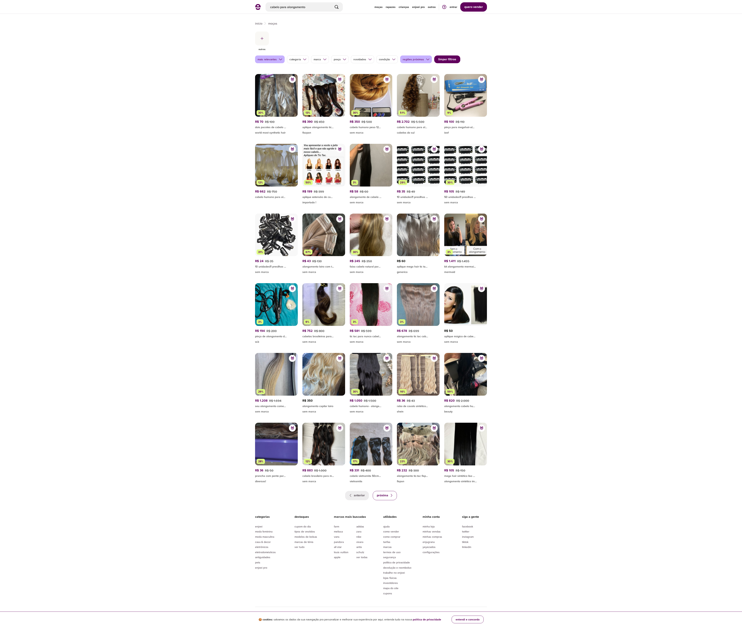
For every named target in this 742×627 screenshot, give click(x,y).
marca (317, 59)
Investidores (390, 583)
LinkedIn (466, 547)
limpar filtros (447, 59)
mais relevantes (267, 59)
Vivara (359, 542)
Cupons (387, 593)
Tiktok (465, 542)
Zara (358, 531)
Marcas (387, 547)
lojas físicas (390, 578)
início (258, 23)
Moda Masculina (264, 537)
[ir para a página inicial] (258, 9)
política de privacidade (427, 619)
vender (473, 7)
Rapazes (391, 7)
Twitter (465, 531)
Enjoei (258, 526)
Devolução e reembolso (397, 568)
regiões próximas (413, 59)
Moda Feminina (263, 531)
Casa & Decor (263, 542)
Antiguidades (262, 557)
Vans (337, 537)
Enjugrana (429, 542)
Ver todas (362, 557)
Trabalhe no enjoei (394, 573)
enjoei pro (418, 7)
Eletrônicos (261, 547)
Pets (257, 562)
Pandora (339, 542)
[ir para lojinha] (465, 127)
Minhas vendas (432, 531)
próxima (383, 495)
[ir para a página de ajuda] (444, 7)
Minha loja (429, 526)
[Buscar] (336, 7)
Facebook (467, 526)
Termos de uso (392, 552)
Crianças (404, 7)
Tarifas (386, 542)
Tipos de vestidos (304, 531)
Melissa (338, 531)
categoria (295, 59)
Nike (358, 537)
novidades (359, 59)
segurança (389, 557)
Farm (336, 526)
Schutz (360, 552)
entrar (453, 7)
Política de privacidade (396, 562)
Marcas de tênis (303, 542)
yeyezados (429, 547)
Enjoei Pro (261, 568)
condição (384, 59)
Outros (432, 7)
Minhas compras (432, 537)
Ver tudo (299, 547)
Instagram (468, 537)
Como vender (391, 531)
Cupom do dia (302, 526)
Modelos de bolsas (305, 537)
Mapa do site (390, 588)
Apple (337, 557)
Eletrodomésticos (265, 552)
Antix (359, 547)
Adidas (360, 526)
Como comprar (391, 537)
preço (337, 59)
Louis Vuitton (341, 552)
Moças (378, 7)
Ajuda (386, 526)
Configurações (431, 552)
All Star (338, 547)
